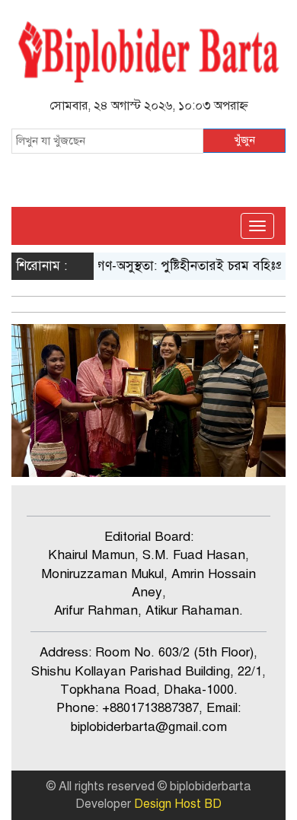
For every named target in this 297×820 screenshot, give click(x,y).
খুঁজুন (244, 140)
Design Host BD (178, 804)
